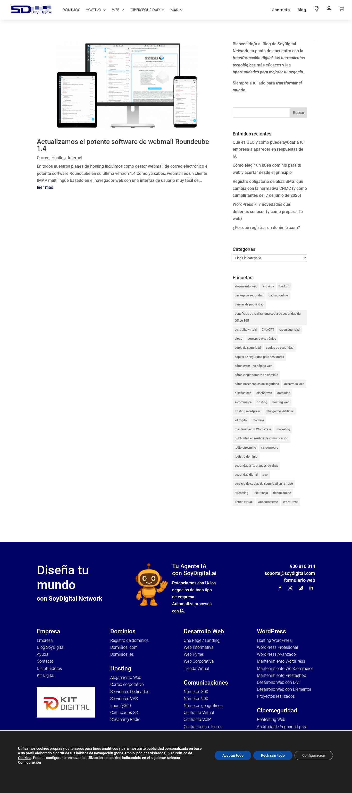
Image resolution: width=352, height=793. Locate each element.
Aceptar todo (233, 755)
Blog (302, 9)
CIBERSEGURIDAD (145, 9)
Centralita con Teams (203, 726)
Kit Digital (45, 675)
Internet (75, 157)
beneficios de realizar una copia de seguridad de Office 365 (267, 317)
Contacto (281, 9)
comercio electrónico (262, 338)
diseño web (264, 393)
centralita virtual (246, 329)
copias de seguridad (280, 347)
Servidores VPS (124, 698)
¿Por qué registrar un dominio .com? (266, 227)
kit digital (241, 420)
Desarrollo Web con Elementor (284, 689)
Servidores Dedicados (129, 691)
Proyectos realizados (276, 696)
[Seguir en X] (290, 588)
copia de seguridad (248, 347)
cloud (238, 338)
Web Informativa (199, 647)
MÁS (174, 9)
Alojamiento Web (125, 677)
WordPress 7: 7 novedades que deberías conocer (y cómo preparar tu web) (268, 211)
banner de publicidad (249, 304)
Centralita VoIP (197, 719)
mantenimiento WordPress (253, 429)
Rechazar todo (273, 755)
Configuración (29, 762)
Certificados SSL (125, 712)
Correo (43, 157)
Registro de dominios (129, 640)
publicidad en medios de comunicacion (261, 438)
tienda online (282, 493)
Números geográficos (203, 705)
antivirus (268, 286)
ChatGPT (268, 329)
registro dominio (246, 456)
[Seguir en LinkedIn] (311, 588)
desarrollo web (294, 384)
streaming (241, 493)
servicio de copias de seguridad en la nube (264, 483)
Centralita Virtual (199, 712)
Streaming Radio (125, 719)
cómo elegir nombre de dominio (256, 375)
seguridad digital (246, 474)
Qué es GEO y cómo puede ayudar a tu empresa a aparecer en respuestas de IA (268, 149)
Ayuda (42, 654)
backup (284, 286)
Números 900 (196, 698)
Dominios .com (124, 647)
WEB (116, 9)
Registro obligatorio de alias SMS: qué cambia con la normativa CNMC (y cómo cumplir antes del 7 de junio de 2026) (270, 188)
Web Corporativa (199, 661)
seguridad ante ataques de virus (256, 465)
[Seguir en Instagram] (301, 588)
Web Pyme (193, 654)
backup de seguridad (249, 295)
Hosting (59, 157)
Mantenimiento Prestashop (281, 675)
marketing (283, 429)
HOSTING (93, 9)
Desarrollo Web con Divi (278, 682)
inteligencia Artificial (280, 411)
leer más (45, 187)
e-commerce (243, 402)
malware (258, 420)
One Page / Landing (202, 640)
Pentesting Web (271, 719)
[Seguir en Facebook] (280, 588)
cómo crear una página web (253, 366)
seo (265, 474)
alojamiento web (246, 286)
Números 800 (196, 691)
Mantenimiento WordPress (281, 661)
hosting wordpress (248, 411)
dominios (283, 393)
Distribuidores (49, 668)
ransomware (269, 447)
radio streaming (245, 447)
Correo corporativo (127, 684)
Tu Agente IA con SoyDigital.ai (194, 570)
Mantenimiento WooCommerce (285, 668)
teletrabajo (261, 493)
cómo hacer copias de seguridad (257, 384)
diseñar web (243, 393)
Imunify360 (120, 705)
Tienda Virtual (196, 668)
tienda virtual (244, 502)
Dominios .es (122, 654)
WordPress (290, 502)
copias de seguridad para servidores (259, 357)
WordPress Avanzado (276, 654)
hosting (262, 402)
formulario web (299, 580)
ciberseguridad (289, 329)
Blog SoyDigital (50, 647)
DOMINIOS (71, 9)
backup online (278, 295)
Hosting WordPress (274, 640)
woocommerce (268, 502)
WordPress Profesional (277, 647)
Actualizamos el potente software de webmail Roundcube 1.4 (123, 145)
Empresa (45, 640)
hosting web (280, 402)
